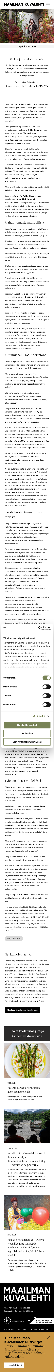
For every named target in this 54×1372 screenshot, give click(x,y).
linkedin (43, 1329)
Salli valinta (27, 733)
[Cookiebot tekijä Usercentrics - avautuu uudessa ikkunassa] (38, 628)
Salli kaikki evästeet (27, 725)
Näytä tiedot (39, 716)
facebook (9, 1329)
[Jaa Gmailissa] (22, 98)
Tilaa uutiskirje (12, 1365)
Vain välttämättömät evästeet (27, 742)
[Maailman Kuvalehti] (27, 1300)
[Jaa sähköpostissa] (40, 98)
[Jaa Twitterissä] (13, 98)
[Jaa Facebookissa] (31, 98)
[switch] (46, 686)
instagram (21, 1329)
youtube (33, 1329)
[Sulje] (48, 1338)
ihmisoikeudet (14, 938)
